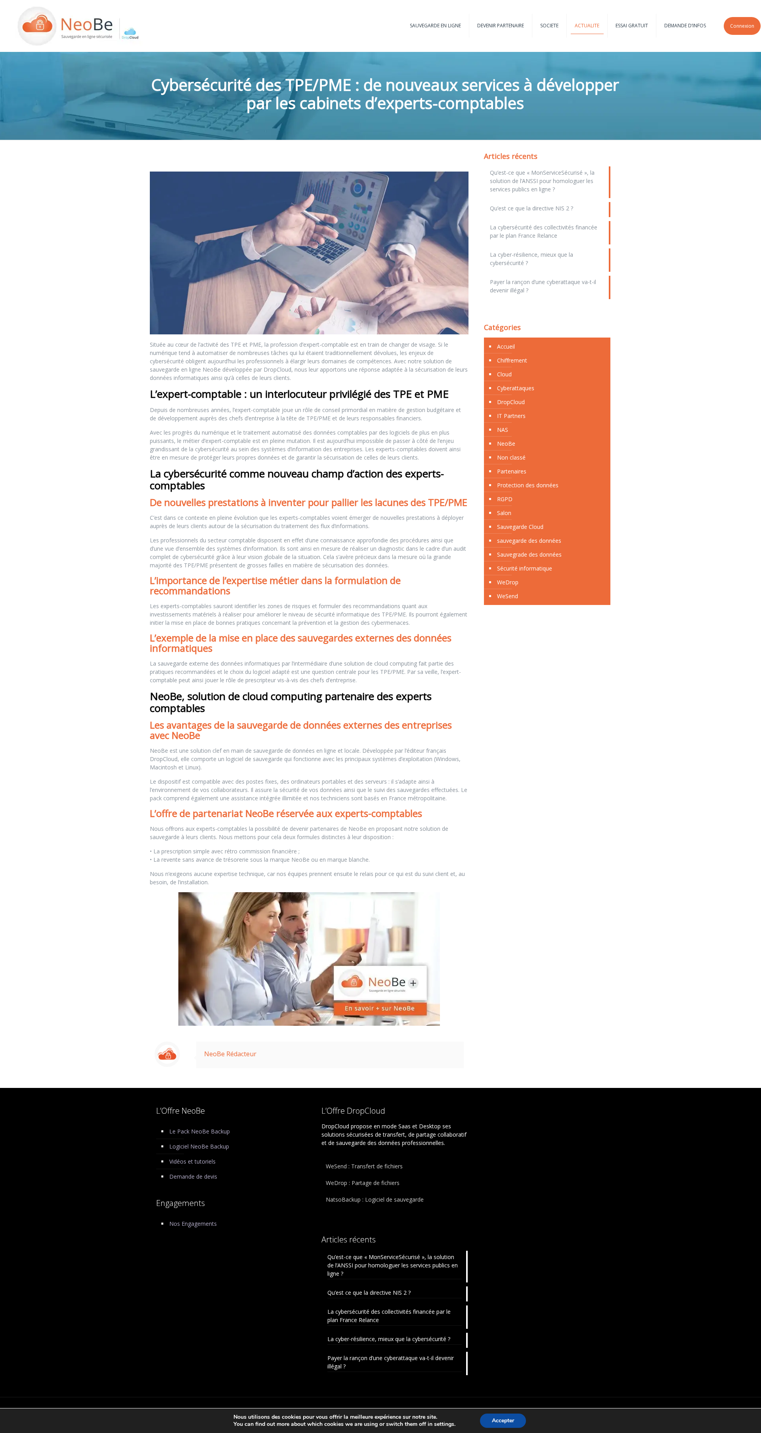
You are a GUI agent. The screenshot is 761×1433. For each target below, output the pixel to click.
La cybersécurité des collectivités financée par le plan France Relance (543, 231)
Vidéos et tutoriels (192, 1161)
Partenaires (511, 471)
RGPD (504, 499)
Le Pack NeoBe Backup (199, 1131)
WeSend (507, 596)
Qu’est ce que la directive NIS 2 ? (531, 208)
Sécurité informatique (524, 568)
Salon (504, 513)
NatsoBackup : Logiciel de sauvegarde (375, 1199)
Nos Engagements (193, 1223)
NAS (502, 429)
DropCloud (511, 402)
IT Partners (511, 416)
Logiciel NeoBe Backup (199, 1146)
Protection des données (527, 485)
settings (444, 1424)
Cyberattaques (515, 388)
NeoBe (506, 443)
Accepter (503, 1420)
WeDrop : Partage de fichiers (363, 1183)
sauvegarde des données (529, 540)
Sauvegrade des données (529, 554)
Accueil (506, 346)
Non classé (511, 457)
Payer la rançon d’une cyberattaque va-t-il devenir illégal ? (543, 286)
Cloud (504, 374)
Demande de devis (193, 1176)
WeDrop (507, 582)
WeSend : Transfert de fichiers (364, 1166)
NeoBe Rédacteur (230, 1053)
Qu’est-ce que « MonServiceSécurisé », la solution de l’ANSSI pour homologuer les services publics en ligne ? (542, 181)
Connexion (742, 26)
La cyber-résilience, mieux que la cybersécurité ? (531, 259)
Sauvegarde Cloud (520, 526)
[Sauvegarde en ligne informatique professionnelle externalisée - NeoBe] (79, 26)
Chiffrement (512, 360)
